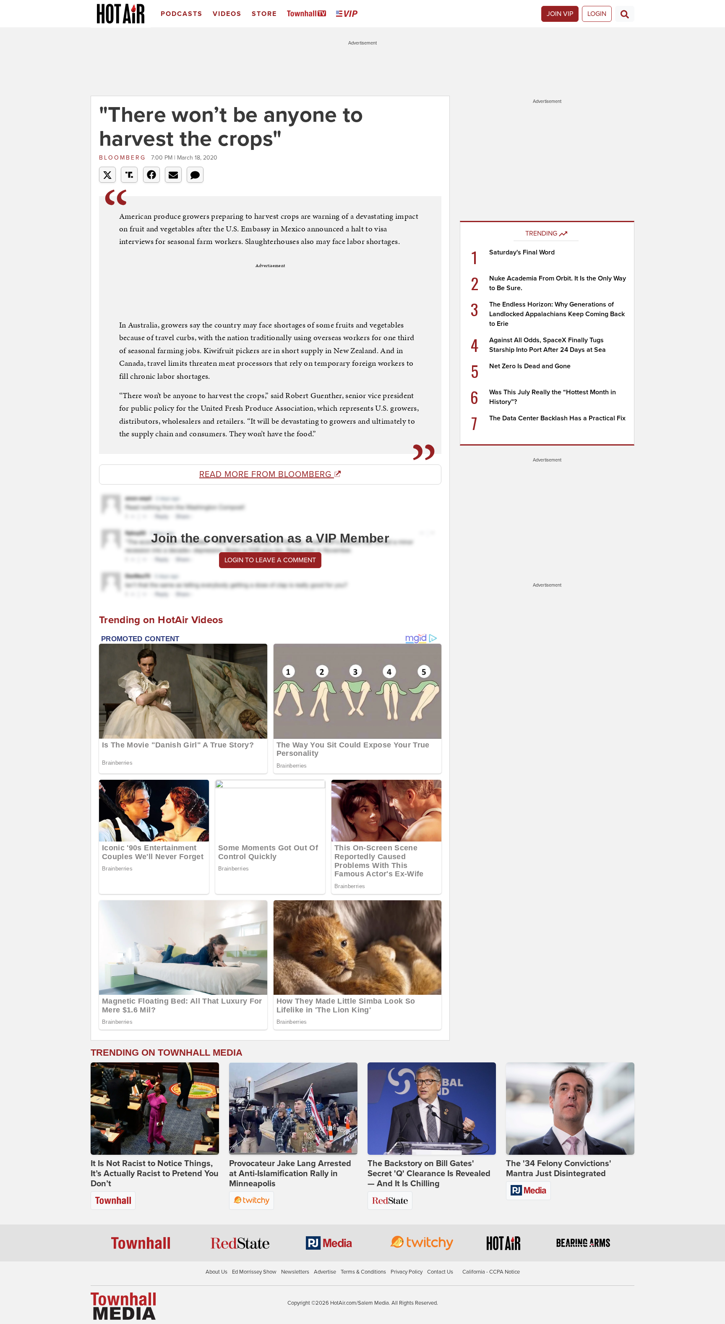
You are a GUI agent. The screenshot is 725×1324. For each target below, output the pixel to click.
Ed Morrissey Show (254, 1272)
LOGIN (596, 14)
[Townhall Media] (123, 1305)
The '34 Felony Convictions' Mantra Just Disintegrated (558, 1169)
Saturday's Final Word (522, 252)
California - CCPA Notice (491, 1272)
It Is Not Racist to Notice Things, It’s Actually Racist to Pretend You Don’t (155, 1174)
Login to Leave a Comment (270, 560)
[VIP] (348, 14)
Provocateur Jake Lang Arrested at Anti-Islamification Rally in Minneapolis (290, 1174)
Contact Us (440, 1272)
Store (264, 14)
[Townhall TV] (308, 14)
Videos (227, 14)
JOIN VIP (560, 14)
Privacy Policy (406, 1272)
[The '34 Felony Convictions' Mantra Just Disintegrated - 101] (570, 1108)
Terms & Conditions (363, 1272)
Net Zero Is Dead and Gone (530, 366)
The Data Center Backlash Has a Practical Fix (557, 418)
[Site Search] (624, 14)
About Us (216, 1272)
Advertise (325, 1272)
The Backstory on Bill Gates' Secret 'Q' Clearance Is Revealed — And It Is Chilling (429, 1174)
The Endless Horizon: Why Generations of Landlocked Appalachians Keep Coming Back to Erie (557, 314)
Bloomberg (124, 157)
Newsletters (295, 1272)
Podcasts (182, 14)
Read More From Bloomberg (266, 474)
